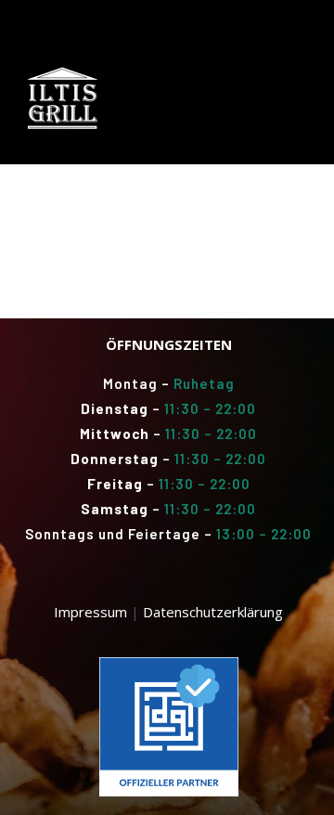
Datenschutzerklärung (213, 611)
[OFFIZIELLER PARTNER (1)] (168, 663)
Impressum (90, 611)
